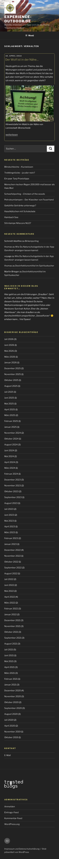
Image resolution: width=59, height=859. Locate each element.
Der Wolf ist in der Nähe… (22, 59)
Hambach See (11, 217)
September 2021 (12, 638)
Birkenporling (32, 241)
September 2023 (13, 497)
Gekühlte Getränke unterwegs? (20, 205)
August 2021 (10, 643)
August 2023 (11, 503)
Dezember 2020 (12, 690)
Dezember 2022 (12, 550)
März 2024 (9, 468)
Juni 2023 (9, 515)
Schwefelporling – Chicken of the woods (24, 194)
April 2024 (9, 462)
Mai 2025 (9, 403)
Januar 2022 (10, 614)
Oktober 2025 (11, 380)
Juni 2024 (9, 450)
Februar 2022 (11, 608)
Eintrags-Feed (11, 812)
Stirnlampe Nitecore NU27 (17, 223)
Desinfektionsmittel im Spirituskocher (34, 265)
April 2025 (9, 409)
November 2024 (12, 433)
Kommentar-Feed (13, 818)
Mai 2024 (9, 456)
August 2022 (10, 573)
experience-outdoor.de (18, 19)
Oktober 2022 (11, 561)
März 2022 (9, 602)
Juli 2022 (8, 579)
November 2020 (12, 696)
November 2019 (12, 731)
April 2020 (9, 725)
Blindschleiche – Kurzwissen (18, 167)
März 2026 (9, 357)
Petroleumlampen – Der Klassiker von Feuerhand (29, 199)
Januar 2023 (10, 544)
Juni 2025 (9, 397)
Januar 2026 (10, 362)
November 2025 (12, 374)
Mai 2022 (9, 591)
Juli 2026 (8, 339)
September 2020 (13, 708)
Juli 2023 (8, 509)
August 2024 (11, 444)
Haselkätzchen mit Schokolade (19, 211)
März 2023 (9, 532)
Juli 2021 (8, 649)
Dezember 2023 (12, 479)
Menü (31, 35)
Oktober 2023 (11, 491)
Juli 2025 (8, 392)
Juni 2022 (9, 585)
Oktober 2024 (11, 438)
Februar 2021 (11, 679)
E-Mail (7, 755)
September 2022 (13, 567)
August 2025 (11, 386)
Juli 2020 (8, 720)
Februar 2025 (11, 421)
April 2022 (9, 597)
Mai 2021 (8, 661)
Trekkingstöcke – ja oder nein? (19, 172)
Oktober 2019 (11, 737)
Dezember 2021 (12, 620)
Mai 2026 (9, 351)
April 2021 (9, 667)
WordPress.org (12, 824)
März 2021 (9, 673)
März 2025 (9, 415)
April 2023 (9, 526)
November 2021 (12, 626)
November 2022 (12, 556)
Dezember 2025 (12, 368)
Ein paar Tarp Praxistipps (16, 178)
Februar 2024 (11, 474)
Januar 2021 (10, 684)
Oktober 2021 (11, 632)
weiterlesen (12, 134)
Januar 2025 (10, 427)
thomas (8, 247)
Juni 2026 (9, 345)
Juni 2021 (9, 655)
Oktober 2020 (11, 702)
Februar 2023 (11, 538)
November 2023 (12, 485)
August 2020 (11, 714)
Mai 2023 (9, 521)
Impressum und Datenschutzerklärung (22, 849)
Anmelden (9, 806)
